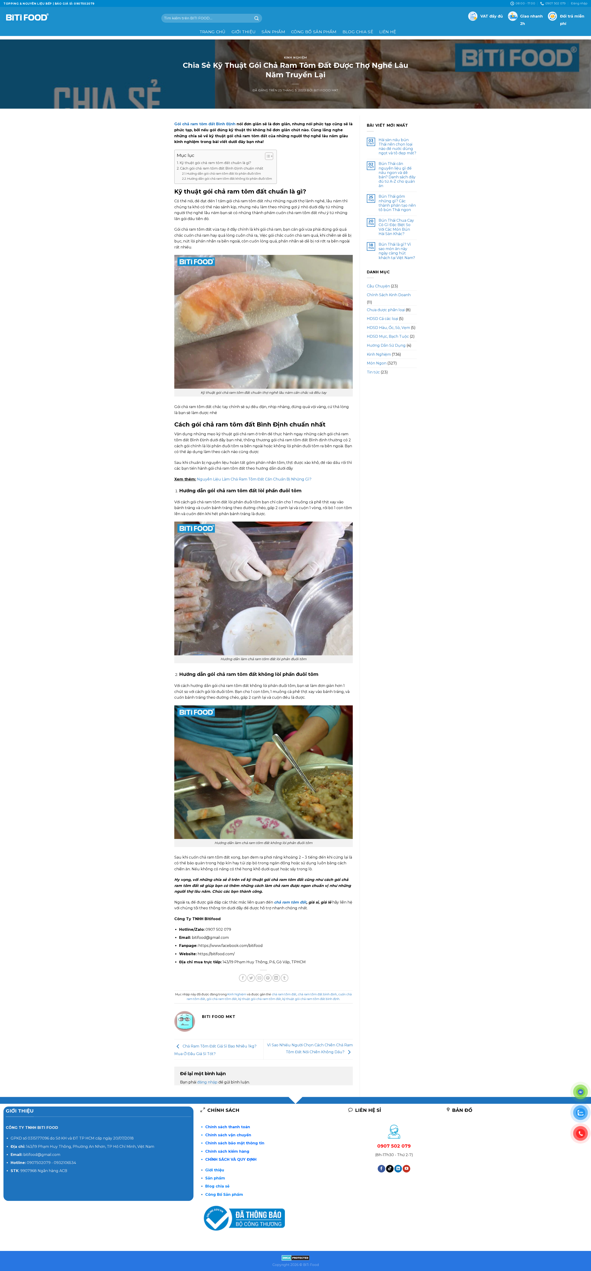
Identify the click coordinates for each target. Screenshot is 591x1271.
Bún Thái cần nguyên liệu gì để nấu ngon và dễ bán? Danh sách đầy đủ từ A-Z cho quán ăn (397, 174)
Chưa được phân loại (386, 310)
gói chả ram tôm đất (222, 999)
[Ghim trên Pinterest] (268, 978)
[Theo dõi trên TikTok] (390, 1169)
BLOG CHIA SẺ (358, 31)
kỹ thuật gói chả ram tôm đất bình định (310, 999)
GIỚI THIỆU (244, 31)
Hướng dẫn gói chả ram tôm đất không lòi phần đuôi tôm (229, 178)
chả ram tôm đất (290, 902)
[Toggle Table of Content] (267, 156)
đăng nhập (207, 1082)
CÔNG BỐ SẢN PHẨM (314, 31)
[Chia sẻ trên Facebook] (243, 978)
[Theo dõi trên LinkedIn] (398, 1169)
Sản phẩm (273, 31)
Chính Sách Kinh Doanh (389, 295)
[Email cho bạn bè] (259, 978)
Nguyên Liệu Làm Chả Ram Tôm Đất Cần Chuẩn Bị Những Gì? (254, 479)
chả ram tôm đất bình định (317, 994)
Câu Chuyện (378, 286)
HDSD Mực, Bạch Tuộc (388, 336)
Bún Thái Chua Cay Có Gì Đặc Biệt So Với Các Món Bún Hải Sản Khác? (396, 227)
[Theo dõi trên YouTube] (406, 1169)
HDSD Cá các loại (382, 318)
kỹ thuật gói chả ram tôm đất (259, 999)
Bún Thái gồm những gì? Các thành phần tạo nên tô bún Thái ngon (397, 203)
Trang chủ (212, 31)
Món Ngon (376, 363)
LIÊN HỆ (387, 31)
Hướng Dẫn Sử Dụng (386, 345)
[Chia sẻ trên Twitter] (251, 978)
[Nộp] (256, 18)
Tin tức (373, 372)
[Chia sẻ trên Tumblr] (284, 978)
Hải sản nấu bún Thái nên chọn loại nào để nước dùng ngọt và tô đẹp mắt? (397, 146)
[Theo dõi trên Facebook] (381, 1169)
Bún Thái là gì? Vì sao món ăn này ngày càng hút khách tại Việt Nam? (397, 251)
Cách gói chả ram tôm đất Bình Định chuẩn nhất (221, 168)
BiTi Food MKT (326, 90)
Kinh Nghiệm (295, 57)
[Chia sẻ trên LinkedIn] (276, 978)
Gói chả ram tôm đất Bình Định (204, 124)
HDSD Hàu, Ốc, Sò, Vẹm (388, 327)
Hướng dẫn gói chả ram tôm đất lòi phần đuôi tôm (224, 173)
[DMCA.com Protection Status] (296, 1257)
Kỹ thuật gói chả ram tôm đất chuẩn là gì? (215, 163)
